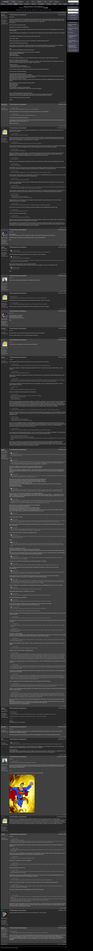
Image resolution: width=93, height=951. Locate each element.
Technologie (49, 4)
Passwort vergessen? (73, 17)
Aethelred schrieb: (15, 616)
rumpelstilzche (4, 104)
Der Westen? (72, 33)
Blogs (27, 1)
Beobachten (35, 9)
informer (2, 127)
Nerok (2, 910)
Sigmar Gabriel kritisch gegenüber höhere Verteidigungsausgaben (73, 47)
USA (33, 7)
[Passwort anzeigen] (77, 13)
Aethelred (3, 357)
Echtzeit (13, 1)
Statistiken (39, 1)
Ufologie (54, 4)
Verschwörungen (41, 4)
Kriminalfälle (27, 4)
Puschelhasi (3, 328)
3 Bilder (25, 9)
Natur (60, 4)
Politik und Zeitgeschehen (73, 51)
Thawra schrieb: (15, 587)
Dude (2, 739)
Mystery (20, 4)
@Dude (10, 770)
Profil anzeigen (3, 19)
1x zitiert (60, 125)
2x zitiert (60, 245)
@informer (11, 313)
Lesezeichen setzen (4, 23)
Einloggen (73, 15)
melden (64, 102)
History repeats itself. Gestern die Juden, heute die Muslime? (74, 42)
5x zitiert (60, 102)
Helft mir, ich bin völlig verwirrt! (72, 25)
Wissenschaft (10, 4)
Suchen (46, 9)
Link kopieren (3, 22)
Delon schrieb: (14, 296)
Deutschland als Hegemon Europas (73, 29)
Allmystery (5, 1)
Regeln (11, 947)
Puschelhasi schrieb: (15, 607)
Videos (33, 1)
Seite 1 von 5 (3, 12)
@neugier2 (11, 231)
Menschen (3, 4)
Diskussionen (20, 1)
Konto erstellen (73, 19)
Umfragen (65, 4)
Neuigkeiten (57, 1)
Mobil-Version (15, 947)
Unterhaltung (72, 4)
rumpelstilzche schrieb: (16, 250)
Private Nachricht (4, 21)
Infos (50, 9)
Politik (16, 4)
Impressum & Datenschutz (5, 947)
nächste (63, 12)
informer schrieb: (15, 453)
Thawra (2, 275)
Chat (45, 1)
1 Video (29, 9)
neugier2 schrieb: (15, 107)
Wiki (50, 1)
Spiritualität (33, 4)
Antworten (41, 9)
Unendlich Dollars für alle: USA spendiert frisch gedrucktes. (73, 37)
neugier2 (2, 14)
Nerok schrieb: (14, 931)
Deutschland (36, 7)
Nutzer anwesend (73, 7)
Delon (2, 229)
